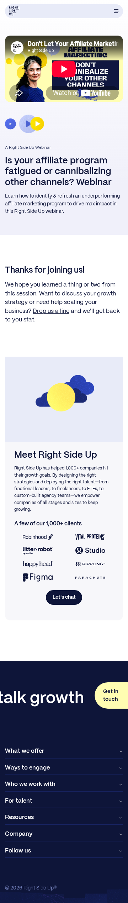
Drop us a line (51, 311)
